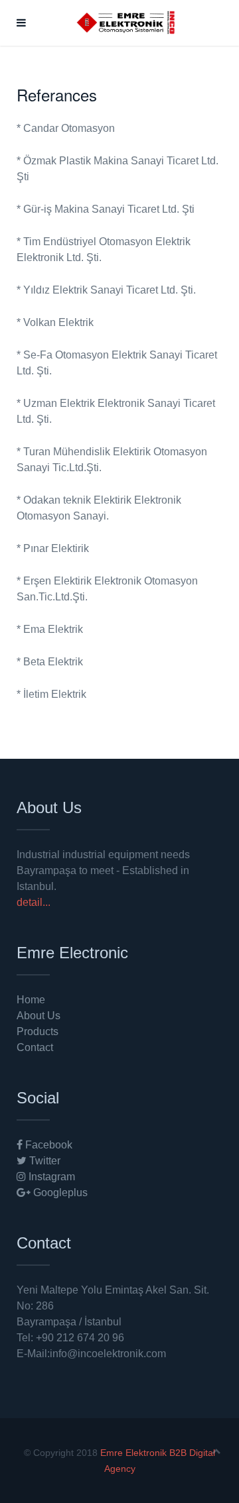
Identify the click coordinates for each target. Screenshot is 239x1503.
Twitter (43, 1160)
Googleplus (59, 1192)
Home (31, 999)
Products (37, 1031)
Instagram (50, 1176)
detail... (33, 902)
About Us (38, 1015)
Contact (35, 1047)
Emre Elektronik (133, 1452)
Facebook (47, 1144)
